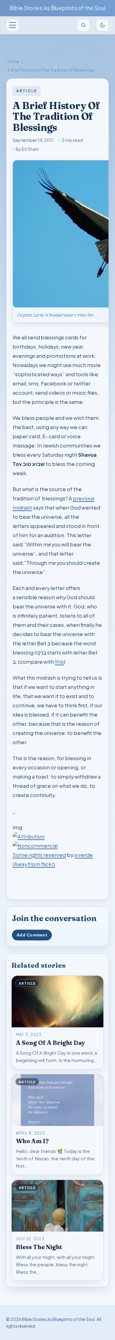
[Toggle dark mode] (102, 25)
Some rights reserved (39, 855)
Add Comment (32, 935)
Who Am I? (32, 1141)
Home (13, 61)
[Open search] (83, 25)
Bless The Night (39, 1247)
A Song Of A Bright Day (50, 1042)
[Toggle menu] (12, 25)
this (59, 661)
